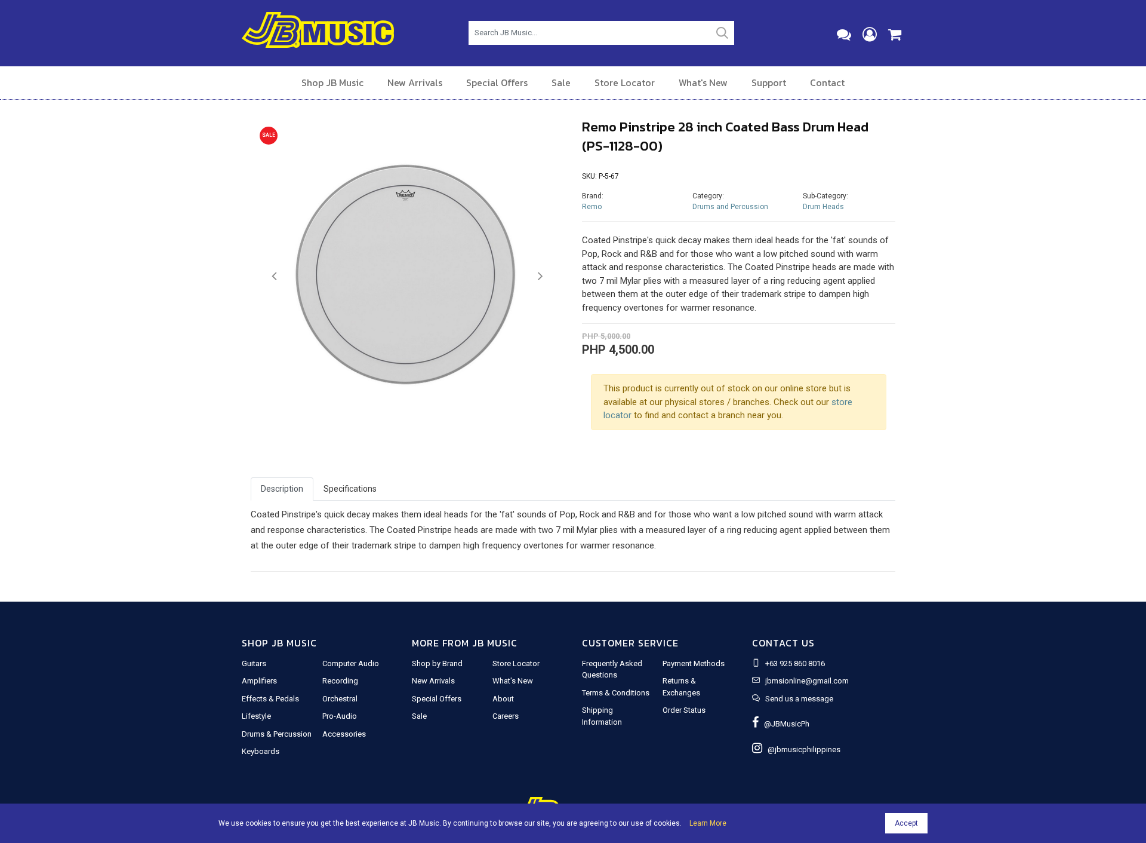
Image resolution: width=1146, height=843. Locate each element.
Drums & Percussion (277, 733)
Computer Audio (350, 663)
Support (768, 82)
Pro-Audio (339, 716)
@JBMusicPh (784, 723)
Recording (340, 680)
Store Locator (624, 82)
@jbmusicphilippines (801, 749)
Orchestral (340, 698)
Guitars (254, 663)
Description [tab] (282, 488)
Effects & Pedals (270, 698)
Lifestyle (256, 716)
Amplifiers (259, 680)
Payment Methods (694, 663)
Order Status (684, 710)
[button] (274, 277)
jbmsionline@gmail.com (807, 680)
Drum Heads (823, 207)
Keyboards (260, 751)
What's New (703, 82)
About (503, 698)
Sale (561, 82)
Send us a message (799, 698)
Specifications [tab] (350, 488)
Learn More (707, 823)
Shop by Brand (437, 663)
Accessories (344, 733)
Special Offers (497, 82)
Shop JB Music (332, 82)
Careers (505, 716)
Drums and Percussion (730, 207)
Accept (906, 823)
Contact (827, 82)
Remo (592, 207)
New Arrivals (414, 82)
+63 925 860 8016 (795, 663)
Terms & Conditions (615, 692)
